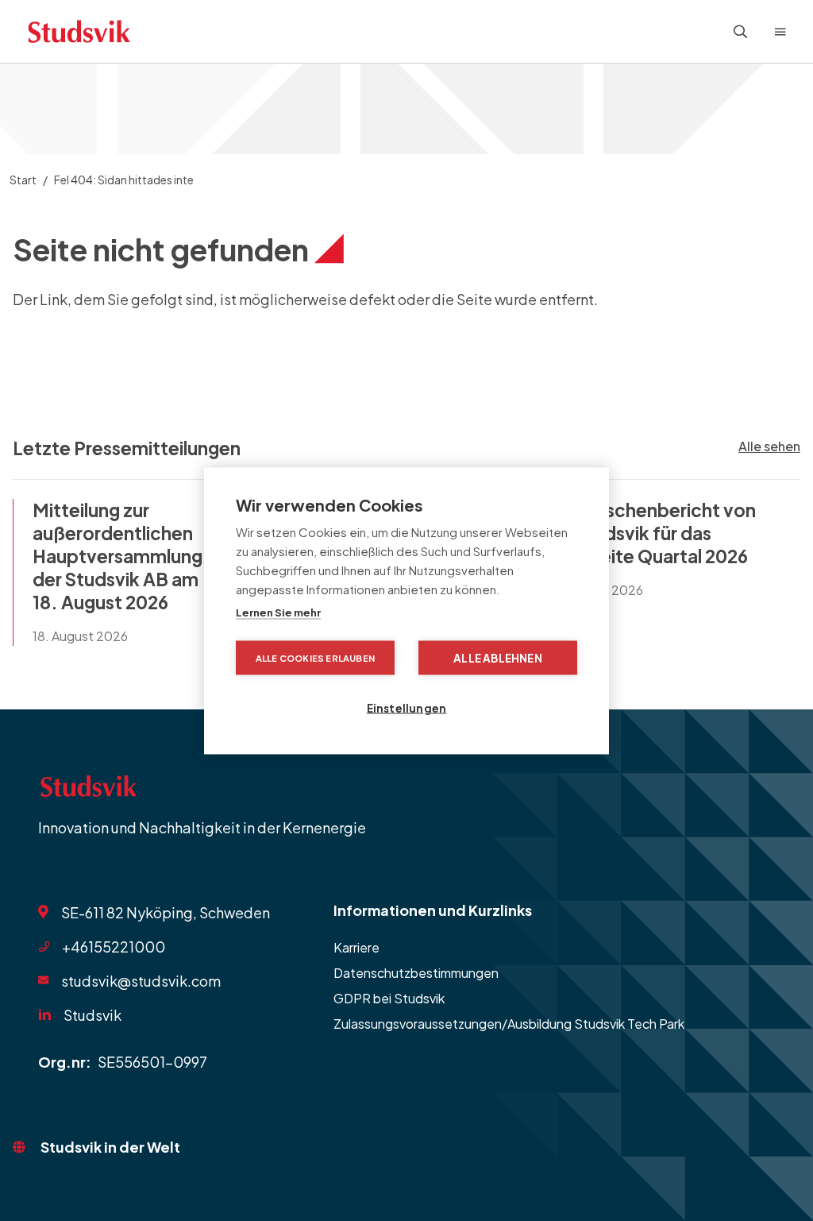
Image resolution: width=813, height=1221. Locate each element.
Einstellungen (407, 707)
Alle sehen (769, 446)
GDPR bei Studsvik (389, 998)
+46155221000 (113, 946)
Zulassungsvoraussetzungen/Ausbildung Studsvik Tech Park (508, 1023)
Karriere (356, 947)
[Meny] (780, 32)
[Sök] (741, 32)
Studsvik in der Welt (110, 1147)
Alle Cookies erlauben (315, 657)
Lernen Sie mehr (278, 611)
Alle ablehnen (497, 657)
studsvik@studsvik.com (141, 980)
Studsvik (92, 1015)
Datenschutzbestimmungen (416, 972)
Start (23, 179)
